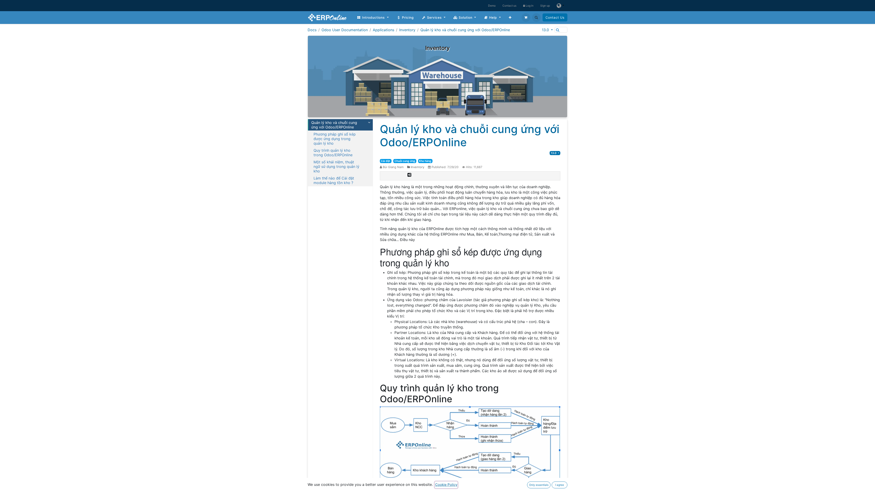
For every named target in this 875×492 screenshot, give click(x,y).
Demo (492, 5)
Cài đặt (385, 161)
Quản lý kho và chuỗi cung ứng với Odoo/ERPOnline (465, 30)
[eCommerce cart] (526, 17)
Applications (383, 30)
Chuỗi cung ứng (404, 161)
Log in (529, 5)
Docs (312, 30)
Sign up (545, 5)
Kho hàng (425, 161)
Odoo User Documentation (345, 30)
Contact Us (555, 17)
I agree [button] (559, 485)
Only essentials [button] (538, 485)
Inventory (407, 30)
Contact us (509, 5)
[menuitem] (372, 17)
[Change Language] (560, 5)
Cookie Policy (446, 484)
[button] (536, 17)
